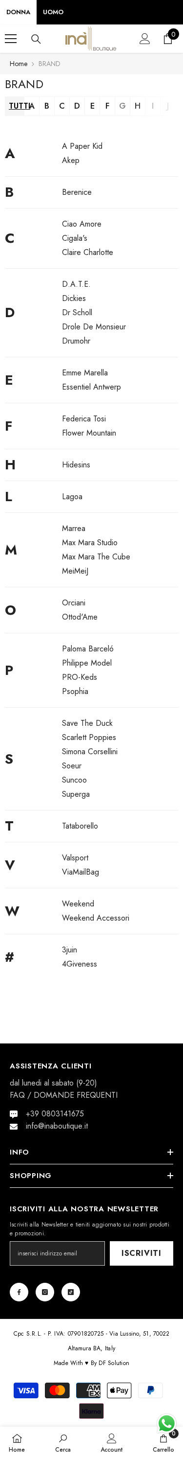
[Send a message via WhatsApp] (166, 1423)
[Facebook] (19, 1292)
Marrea (73, 528)
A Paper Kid (82, 146)
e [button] (92, 106)
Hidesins (76, 464)
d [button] (77, 106)
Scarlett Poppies (89, 737)
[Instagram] (45, 1292)
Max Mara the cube (96, 556)
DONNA (18, 12)
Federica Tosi (84, 418)
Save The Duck (87, 723)
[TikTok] (70, 1292)
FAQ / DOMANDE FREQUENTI (64, 1095)
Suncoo (74, 780)
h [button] (138, 106)
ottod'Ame (80, 617)
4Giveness (79, 964)
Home (18, 64)
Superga (76, 794)
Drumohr (76, 341)
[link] (63, 1442)
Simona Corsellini (90, 751)
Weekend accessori (95, 918)
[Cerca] (36, 39)
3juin (69, 949)
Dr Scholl (77, 312)
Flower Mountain (89, 433)
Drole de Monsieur (94, 326)
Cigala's (74, 238)
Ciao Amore (82, 224)
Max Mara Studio (90, 542)
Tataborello (80, 826)
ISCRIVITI (142, 1253)
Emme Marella (85, 372)
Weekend (78, 903)
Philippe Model (87, 663)
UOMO (53, 12)
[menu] (11, 39)
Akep (71, 160)
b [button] (46, 106)
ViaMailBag (80, 872)
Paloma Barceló (88, 648)
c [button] (62, 106)
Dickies (74, 298)
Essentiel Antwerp (91, 387)
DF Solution (114, 1363)
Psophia (75, 691)
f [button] (107, 106)
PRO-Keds (79, 677)
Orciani (73, 602)
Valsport (75, 857)
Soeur (71, 765)
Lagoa (72, 496)
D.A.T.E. (76, 284)
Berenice (77, 192)
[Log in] (145, 38)
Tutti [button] (16, 106)
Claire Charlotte (87, 252)
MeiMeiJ (75, 571)
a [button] (32, 106)
